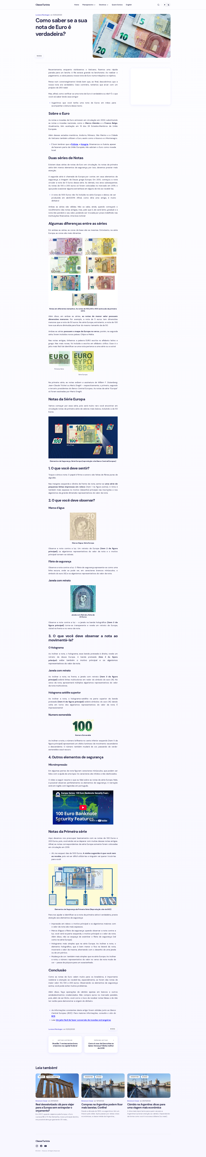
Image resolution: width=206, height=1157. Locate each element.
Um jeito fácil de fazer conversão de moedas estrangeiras (83, 1020)
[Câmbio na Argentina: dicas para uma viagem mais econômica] (149, 1085)
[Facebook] (41, 1146)
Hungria (84, 144)
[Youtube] (45, 1146)
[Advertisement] (150, 85)
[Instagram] (37, 1146)
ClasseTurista (43, 4)
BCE (53, 1016)
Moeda (39, 56)
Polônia (74, 144)
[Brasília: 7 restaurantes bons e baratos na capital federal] (65, 1044)
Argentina (89, 1077)
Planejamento (53, 1077)
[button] (158, 5)
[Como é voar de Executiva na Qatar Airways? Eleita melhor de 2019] (101, 1044)
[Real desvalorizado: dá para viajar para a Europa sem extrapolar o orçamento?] (57, 1085)
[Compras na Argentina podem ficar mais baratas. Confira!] (103, 1085)
